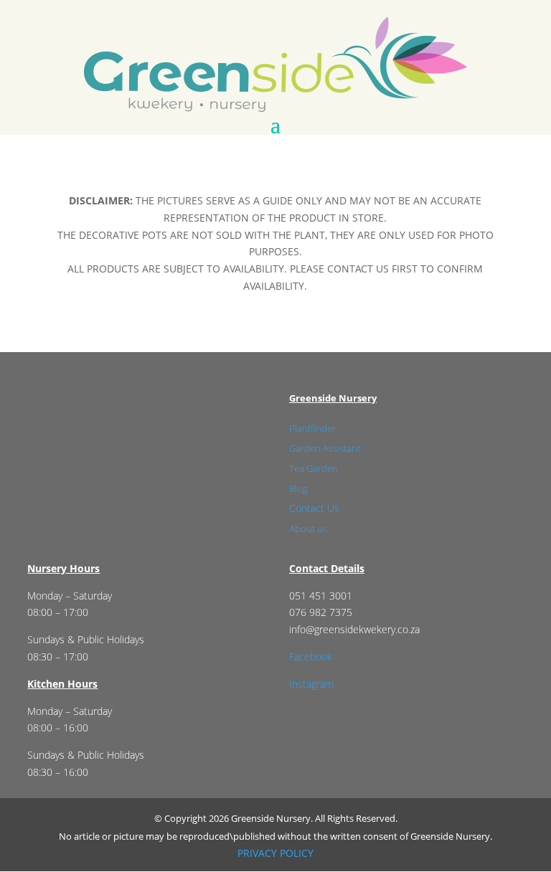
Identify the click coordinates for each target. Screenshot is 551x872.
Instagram (311, 684)
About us (308, 528)
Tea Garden (313, 468)
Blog (298, 488)
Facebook (310, 656)
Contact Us (314, 508)
